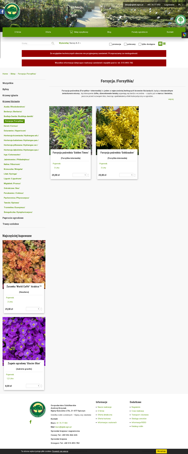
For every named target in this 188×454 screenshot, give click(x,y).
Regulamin (136, 407)
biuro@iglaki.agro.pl (63, 427)
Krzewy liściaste (11, 101)
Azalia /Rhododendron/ (14, 107)
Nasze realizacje (105, 407)
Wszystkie (8, 83)
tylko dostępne (148, 44)
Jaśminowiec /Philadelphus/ (17, 159)
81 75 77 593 (62, 423)
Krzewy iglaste (10, 95)
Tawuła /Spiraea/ (11, 203)
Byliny (6, 89)
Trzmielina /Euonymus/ (14, 207)
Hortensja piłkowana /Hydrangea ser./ (21, 145)
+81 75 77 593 (153, 5)
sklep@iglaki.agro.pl (134, 5)
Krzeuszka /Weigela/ (13, 169)
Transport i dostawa (140, 415)
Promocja (116, 44)
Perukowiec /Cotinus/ (14, 193)
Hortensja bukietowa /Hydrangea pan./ (21, 140)
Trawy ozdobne (11, 224)
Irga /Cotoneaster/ (12, 155)
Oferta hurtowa (104, 418)
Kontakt (170, 32)
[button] (171, 99)
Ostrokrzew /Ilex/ (12, 188)
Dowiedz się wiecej (60, 451)
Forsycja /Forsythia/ (27, 74)
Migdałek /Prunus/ (12, 183)
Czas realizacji (138, 411)
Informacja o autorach (107, 422)
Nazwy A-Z (69, 43)
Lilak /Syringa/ (10, 174)
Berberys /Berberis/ (13, 111)
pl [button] (179, 5)
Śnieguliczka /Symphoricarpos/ (18, 212)
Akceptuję (161, 451)
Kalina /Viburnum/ (12, 164)
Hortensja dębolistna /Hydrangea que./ (21, 150)
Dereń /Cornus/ (11, 126)
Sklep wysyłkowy (81, 32)
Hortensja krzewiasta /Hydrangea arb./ (21, 135)
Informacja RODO (139, 422)
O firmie (18, 32)
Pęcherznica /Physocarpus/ (16, 198)
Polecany (131, 44)
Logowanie (169, 5)
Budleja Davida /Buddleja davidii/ (18, 116)
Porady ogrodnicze (140, 32)
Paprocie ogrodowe (13, 218)
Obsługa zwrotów (139, 418)
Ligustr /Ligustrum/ (12, 178)
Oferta (48, 32)
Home (5, 74)
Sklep (12, 74)
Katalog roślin (137, 426)
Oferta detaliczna (105, 415)
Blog (109, 32)
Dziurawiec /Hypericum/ (15, 131)
